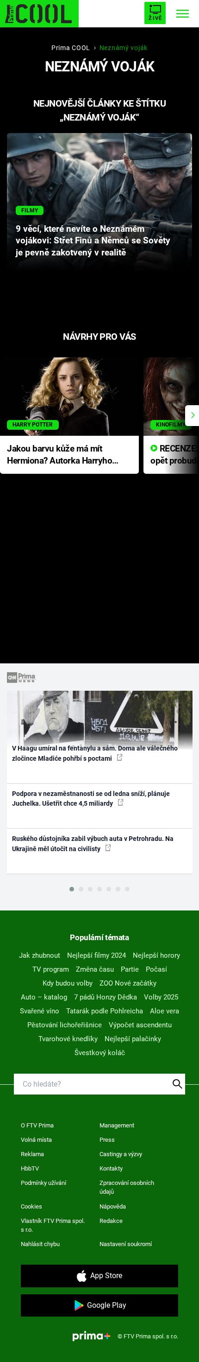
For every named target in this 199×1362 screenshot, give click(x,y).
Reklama (32, 1154)
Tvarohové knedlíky (68, 1039)
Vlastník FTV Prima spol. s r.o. (53, 1225)
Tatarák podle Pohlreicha (104, 1011)
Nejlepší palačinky (133, 1039)
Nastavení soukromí (126, 1244)
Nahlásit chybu (40, 1244)
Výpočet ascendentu (140, 1025)
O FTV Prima (37, 1125)
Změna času (95, 969)
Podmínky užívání (43, 1182)
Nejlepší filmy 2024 (96, 955)
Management (117, 1125)
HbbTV (30, 1168)
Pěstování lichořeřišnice (64, 1025)
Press (107, 1139)
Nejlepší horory (156, 955)
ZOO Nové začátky (128, 983)
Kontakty (111, 1168)
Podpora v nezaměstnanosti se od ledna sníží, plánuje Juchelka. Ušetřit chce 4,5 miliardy (91, 798)
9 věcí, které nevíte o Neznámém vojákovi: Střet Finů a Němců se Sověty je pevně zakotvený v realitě (93, 241)
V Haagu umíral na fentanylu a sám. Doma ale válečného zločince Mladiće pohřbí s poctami (95, 753)
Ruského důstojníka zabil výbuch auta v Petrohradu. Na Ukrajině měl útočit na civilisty (93, 843)
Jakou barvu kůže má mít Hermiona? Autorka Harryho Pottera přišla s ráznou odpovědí (59, 455)
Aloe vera (164, 1011)
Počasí (156, 969)
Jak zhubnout (39, 955)
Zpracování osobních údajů (127, 1187)
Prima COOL (70, 47)
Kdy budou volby (68, 983)
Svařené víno (39, 1011)
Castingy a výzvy (121, 1154)
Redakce (111, 1220)
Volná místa (36, 1139)
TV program (50, 969)
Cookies (31, 1206)
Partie (130, 969)
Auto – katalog (44, 997)
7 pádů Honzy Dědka (105, 997)
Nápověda (113, 1206)
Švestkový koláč (100, 1053)
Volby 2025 (161, 997)
